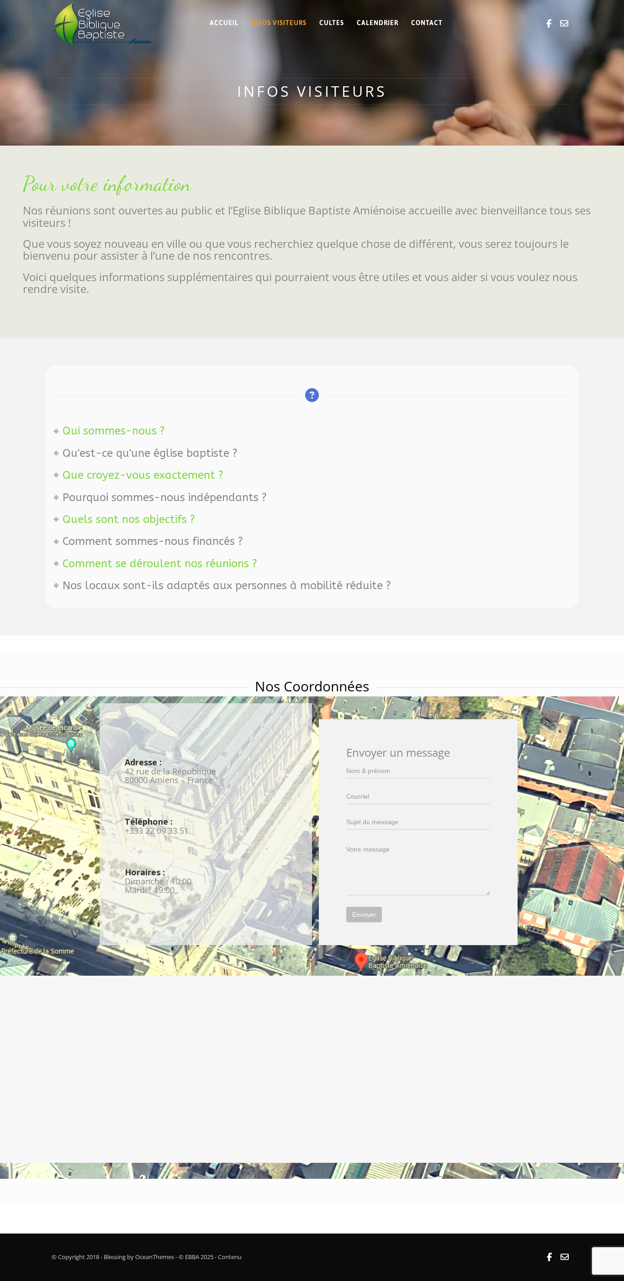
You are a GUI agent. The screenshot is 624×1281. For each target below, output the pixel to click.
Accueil (224, 23)
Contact (427, 23)
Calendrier (377, 23)
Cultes (331, 23)
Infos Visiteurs (279, 23)
